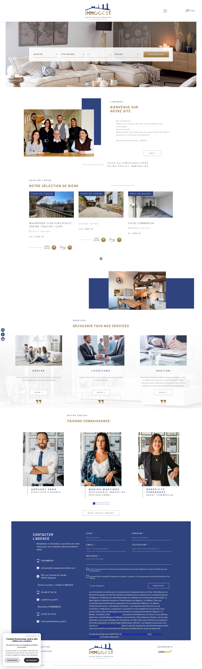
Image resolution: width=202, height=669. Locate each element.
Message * (93, 556)
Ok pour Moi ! (31, 660)
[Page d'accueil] (98, 11)
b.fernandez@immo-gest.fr (53, 621)
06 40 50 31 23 (48, 614)
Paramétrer (12, 660)
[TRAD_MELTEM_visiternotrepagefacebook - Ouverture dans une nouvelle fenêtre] (3, 334)
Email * (91, 545)
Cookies (148, 665)
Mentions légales (114, 665)
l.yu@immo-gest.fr (49, 599)
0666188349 (47, 560)
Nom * (90, 533)
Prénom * (138, 533)
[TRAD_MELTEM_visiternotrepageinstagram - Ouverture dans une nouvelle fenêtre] (3, 330)
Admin (123, 665)
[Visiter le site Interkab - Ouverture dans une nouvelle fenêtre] (165, 651)
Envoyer (158, 586)
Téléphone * (140, 545)
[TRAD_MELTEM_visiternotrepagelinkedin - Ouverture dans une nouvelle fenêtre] (3, 339)
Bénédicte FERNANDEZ (49, 606)
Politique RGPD (139, 665)
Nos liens (130, 665)
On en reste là (31, 636)
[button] (101, 258)
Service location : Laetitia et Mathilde (55, 585)
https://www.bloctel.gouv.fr (110, 626)
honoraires (103, 665)
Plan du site (95, 665)
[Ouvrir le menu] (165, 11)
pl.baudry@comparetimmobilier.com (58, 568)
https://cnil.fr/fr (116, 614)
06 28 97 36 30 (48, 592)
